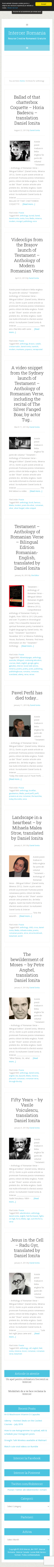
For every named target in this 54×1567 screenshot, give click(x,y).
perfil (37, 793)
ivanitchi (35, 347)
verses (31, 674)
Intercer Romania (27, 33)
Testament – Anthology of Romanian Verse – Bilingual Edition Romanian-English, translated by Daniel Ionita (27, 547)
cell (30, 1348)
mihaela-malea (26, 930)
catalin (38, 344)
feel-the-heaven (32, 1216)
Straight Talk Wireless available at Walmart (25, 1440)
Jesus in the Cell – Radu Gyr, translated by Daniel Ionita (27, 1247)
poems (19, 669)
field (40, 1348)
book (31, 503)
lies (17, 1076)
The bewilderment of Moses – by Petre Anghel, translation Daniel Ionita (27, 967)
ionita (22, 218)
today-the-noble (15, 799)
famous (37, 503)
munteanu (20, 349)
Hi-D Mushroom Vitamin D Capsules (22, 1414)
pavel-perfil (29, 793)
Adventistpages (26, 658)
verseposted (37, 349)
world (20, 936)
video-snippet (30, 508)
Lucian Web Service (38, 1552)
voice (35, 221)
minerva (38, 218)
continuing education (33, 660)
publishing (27, 221)
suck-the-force (36, 1219)
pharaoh (12, 1079)
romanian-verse (32, 1079)
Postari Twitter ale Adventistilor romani (27, 1489)
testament (13, 936)
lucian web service (31, 666)
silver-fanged (19, 508)
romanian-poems (16, 933)
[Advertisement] (29, 62)
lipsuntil (22, 1076)
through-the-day (15, 1081)
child (31, 927)
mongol (19, 221)
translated (13, 674)
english (24, 663)
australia (12, 660)
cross (36, 927)
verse (26, 674)
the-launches (37, 796)
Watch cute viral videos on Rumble (21, 1446)
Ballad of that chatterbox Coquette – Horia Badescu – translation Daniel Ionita (27, 110)
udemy (20, 674)
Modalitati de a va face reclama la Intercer (27, 1392)
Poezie (21, 213)
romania (26, 672)
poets (31, 669)
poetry (25, 669)
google (30, 663)
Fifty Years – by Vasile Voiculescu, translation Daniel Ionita (27, 1110)
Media (32, 218)
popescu (28, 349)
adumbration (25, 1213)
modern (12, 221)
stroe (26, 933)
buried (31, 216)
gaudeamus (13, 793)
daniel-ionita (14, 218)
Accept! (43, 4)
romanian (39, 505)
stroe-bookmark (35, 933)
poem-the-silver (28, 505)
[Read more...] (29, 204)
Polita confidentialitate (31, 1555)
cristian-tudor (14, 347)
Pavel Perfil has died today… (27, 695)
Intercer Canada (22, 1552)
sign (28, 1219)
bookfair (32, 791)
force (18, 1219)
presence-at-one (15, 796)
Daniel (37, 216)
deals (18, 663)
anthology (24, 216)
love (27, 218)
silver (11, 508)
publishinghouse (15, 672)
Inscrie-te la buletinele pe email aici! (27, 12)
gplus (36, 663)
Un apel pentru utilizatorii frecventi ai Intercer (27, 1380)
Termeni (17, 1555)
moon (24, 1351)
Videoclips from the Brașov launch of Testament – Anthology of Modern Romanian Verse (27, 255)
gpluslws (12, 666)
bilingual (20, 660)
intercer (20, 666)
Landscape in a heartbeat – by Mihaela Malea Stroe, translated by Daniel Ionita (27, 827)
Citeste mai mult (12, 8)
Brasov (32, 344)
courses (12, 663)
